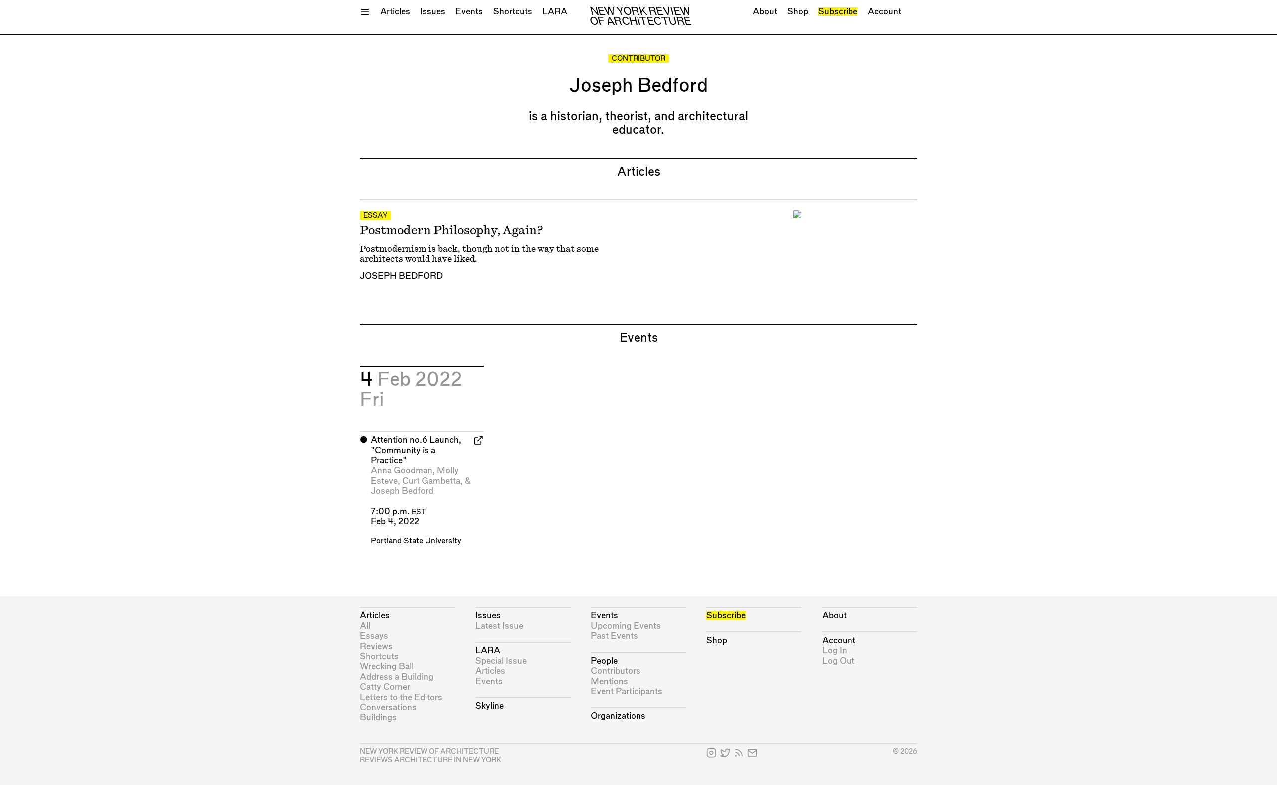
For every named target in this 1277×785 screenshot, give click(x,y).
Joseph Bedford (401, 276)
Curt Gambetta (431, 481)
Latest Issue (499, 626)
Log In (834, 650)
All (365, 626)
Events (469, 11)
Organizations (618, 716)
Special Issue (501, 661)
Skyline (489, 706)
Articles (395, 11)
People (604, 661)
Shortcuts (512, 11)
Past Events (614, 636)
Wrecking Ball (387, 666)
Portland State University (416, 541)
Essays (374, 636)
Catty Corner (385, 687)
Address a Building (396, 677)
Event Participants (626, 691)
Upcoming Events (626, 626)
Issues (432, 11)
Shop (797, 11)
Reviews (376, 646)
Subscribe (837, 11)
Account (884, 11)
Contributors (615, 671)
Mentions (609, 681)
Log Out (838, 661)
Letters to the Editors (401, 697)
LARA (554, 11)
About (765, 11)
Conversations (388, 707)
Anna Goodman (401, 470)
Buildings (378, 717)
